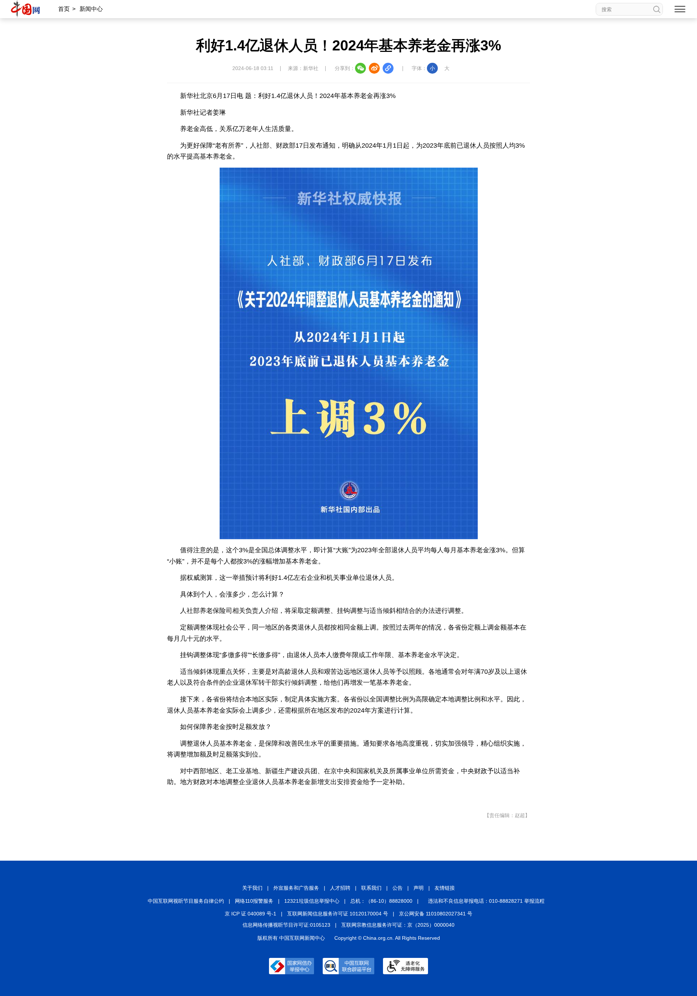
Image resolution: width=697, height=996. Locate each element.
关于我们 (252, 888)
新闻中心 (91, 9)
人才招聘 (340, 888)
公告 (397, 888)
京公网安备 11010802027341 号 (435, 914)
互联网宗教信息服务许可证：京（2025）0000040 (398, 925)
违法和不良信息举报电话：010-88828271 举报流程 (486, 901)
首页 (64, 9)
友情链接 (445, 888)
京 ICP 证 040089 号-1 (250, 914)
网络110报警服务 (254, 901)
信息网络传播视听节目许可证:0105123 (286, 925)
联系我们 (371, 888)
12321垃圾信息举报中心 (311, 901)
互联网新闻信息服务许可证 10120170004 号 (337, 914)
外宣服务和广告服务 (296, 888)
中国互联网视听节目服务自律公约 (186, 901)
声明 (418, 888)
